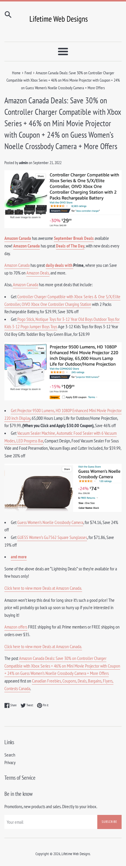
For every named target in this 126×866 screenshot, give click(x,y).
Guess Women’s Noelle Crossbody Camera (50, 522)
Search (9, 755)
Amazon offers (15, 627)
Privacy (10, 762)
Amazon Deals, (38, 273)
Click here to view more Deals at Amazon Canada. (43, 588)
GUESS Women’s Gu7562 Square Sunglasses (52, 537)
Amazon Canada (17, 238)
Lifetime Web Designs (76, 853)
